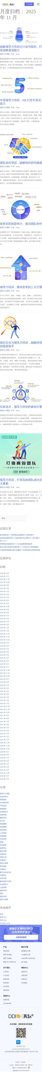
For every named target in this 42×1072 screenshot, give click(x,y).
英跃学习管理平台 (9, 962)
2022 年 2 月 (4, 700)
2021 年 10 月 (5, 712)
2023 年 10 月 (5, 640)
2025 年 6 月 (4, 594)
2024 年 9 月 (4, 609)
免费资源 (6, 1000)
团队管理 (3, 851)
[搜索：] (13, 518)
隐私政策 (23, 1062)
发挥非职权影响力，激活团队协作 (21, 223)
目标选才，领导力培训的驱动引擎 (21, 406)
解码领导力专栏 (5, 881)
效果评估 (3, 848)
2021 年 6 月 (4, 724)
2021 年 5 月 (4, 728)
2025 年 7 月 (4, 591)
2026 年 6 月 (4, 573)
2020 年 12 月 (5, 743)
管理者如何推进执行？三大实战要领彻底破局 (16, 544)
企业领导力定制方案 (28, 958)
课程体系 (6, 951)
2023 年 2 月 (4, 664)
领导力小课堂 (5, 54)
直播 (1, 842)
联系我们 (6, 983)
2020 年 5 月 (4, 764)
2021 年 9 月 (4, 715)
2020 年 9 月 (4, 752)
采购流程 (3, 836)
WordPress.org (5, 923)
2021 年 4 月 (4, 731)
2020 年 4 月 (4, 767)
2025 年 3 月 (4, 603)
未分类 (2, 821)
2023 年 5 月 (4, 655)
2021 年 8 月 (4, 718)
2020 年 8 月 (4, 755)
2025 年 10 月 (5, 582)
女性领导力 (4, 797)
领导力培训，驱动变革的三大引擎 (21, 287)
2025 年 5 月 (4, 597)
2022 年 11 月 (5, 673)
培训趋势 (3, 830)
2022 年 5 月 (4, 691)
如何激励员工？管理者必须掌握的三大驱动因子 (17, 535)
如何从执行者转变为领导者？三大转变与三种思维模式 (19, 547)
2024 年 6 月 (4, 618)
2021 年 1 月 (4, 740)
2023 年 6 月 (4, 652)
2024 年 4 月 (4, 625)
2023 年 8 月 (4, 646)
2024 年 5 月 (4, 622)
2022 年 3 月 (4, 697)
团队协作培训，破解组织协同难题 (21, 162)
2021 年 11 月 (5, 709)
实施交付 (3, 854)
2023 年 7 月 (4, 649)
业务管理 (3, 815)
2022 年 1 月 (4, 703)
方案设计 (3, 860)
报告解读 (3, 809)
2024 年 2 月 (4, 628)
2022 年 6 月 (4, 688)
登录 (1, 914)
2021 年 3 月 (4, 733)
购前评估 (3, 818)
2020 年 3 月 (4, 770)
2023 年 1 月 (4, 667)
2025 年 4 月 (4, 600)
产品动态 (3, 806)
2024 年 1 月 (4, 631)
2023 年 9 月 (4, 643)
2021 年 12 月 (5, 706)
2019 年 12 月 (5, 773)
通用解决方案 (25, 951)
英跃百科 (6, 990)
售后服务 (3, 866)
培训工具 (3, 857)
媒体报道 (6, 979)
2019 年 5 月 (4, 776)
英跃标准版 (7, 954)
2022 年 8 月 (4, 682)
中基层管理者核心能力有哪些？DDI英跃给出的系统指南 (20, 550)
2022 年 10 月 (5, 676)
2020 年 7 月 (4, 758)
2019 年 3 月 (4, 779)
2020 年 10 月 (5, 749)
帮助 (1, 893)
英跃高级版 (7, 958)
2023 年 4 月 (4, 658)
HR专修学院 (4, 803)
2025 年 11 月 (5, 579)
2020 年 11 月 (5, 746)
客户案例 (24, 962)
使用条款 (17, 1062)
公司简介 (6, 972)
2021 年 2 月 (4, 737)
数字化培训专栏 (5, 872)
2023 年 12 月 (5, 634)
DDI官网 (6, 986)
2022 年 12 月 (5, 670)
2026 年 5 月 (4, 576)
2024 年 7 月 (4, 616)
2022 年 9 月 (4, 679)
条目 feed (3, 917)
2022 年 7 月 (4, 685)
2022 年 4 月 (4, 694)
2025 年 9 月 (4, 585)
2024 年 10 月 (5, 606)
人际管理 (3, 833)
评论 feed (3, 920)
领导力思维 (4, 863)
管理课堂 (3, 799)
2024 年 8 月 (4, 613)
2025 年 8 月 (4, 588)
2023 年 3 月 (4, 661)
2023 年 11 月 (5, 637)
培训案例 (3, 824)
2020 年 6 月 (4, 761)
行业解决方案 (25, 954)
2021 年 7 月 (4, 721)
